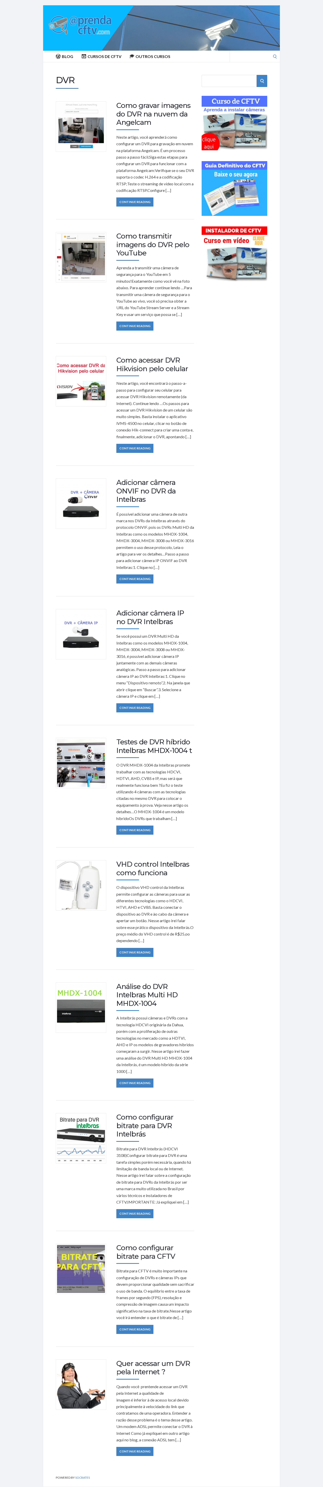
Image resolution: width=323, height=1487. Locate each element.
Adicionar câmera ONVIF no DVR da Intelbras (146, 491)
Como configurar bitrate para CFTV (145, 1252)
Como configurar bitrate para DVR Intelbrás (144, 1125)
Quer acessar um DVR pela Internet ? (153, 1367)
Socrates (82, 1477)
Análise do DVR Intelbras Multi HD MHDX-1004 (147, 995)
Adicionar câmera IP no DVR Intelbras (150, 617)
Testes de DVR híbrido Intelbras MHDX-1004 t (154, 746)
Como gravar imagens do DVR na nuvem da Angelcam (153, 114)
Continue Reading (134, 202)
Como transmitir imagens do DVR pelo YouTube (152, 244)
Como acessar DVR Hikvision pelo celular (152, 364)
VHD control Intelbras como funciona (152, 868)
